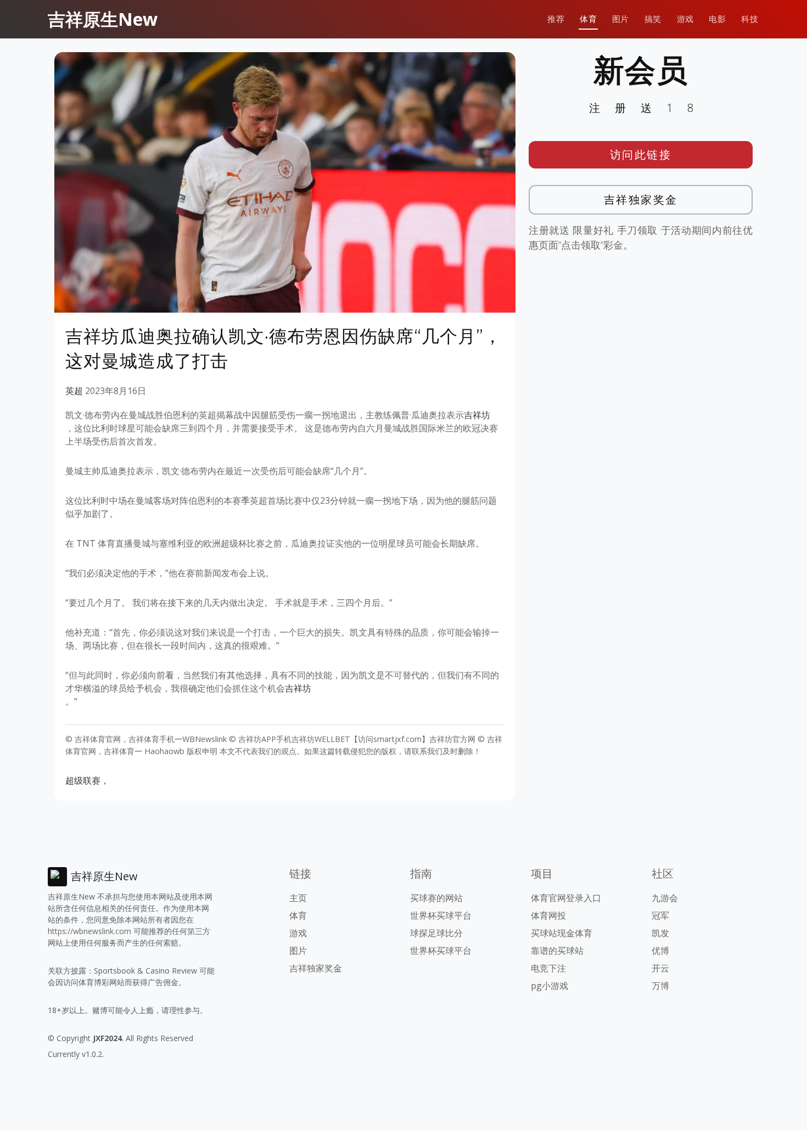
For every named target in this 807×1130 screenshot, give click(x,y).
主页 (298, 898)
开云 (660, 968)
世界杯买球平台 (441, 915)
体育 (588, 19)
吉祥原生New (103, 19)
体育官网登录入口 (566, 898)
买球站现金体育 (561, 933)
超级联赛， (87, 780)
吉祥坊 (477, 415)
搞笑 (653, 19)
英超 (74, 391)
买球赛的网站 (436, 898)
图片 (620, 19)
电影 (717, 19)
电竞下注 (548, 968)
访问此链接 (641, 154)
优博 (660, 951)
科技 (749, 19)
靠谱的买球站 (557, 951)
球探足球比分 (436, 933)
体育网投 (548, 915)
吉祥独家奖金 (641, 199)
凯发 (660, 933)
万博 (660, 986)
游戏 (685, 19)
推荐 (555, 19)
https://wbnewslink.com (89, 931)
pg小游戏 (549, 986)
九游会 (665, 898)
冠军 (660, 915)
